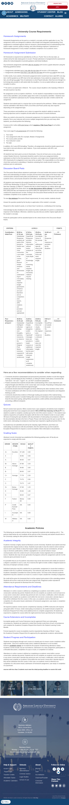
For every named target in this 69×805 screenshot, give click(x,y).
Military (24, 16)
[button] (52, 785)
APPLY (57, 7)
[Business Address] (25, 719)
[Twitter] (62, 769)
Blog (60, 12)
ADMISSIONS (21, 12)
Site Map (35, 798)
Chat (57, 687)
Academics (12, 16)
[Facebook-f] (54, 769)
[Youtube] (58, 772)
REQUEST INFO (58, 3)
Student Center (46, 12)
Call (6, 802)
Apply (11, 687)
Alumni (59, 16)
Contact (48, 16)
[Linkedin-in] (58, 769)
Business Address (25, 725)
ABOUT (9, 12)
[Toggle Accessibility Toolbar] (4, 13)
